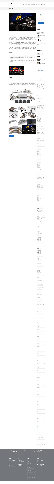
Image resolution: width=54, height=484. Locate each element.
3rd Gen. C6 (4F (42, 185)
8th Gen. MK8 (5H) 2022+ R (17, 31)
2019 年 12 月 (41, 387)
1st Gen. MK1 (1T (39, 119)
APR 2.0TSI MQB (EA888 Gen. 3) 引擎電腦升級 (42, 59)
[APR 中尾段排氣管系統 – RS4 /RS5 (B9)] (38, 44)
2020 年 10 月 (41, 377)
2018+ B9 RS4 (38, 126)
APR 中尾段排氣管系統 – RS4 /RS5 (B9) (42, 43)
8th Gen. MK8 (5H (39, 272)
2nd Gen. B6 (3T (38, 143)
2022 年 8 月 (41, 353)
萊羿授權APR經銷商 (43, 4)
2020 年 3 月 (41, 384)
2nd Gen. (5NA (42, 131)
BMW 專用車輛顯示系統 (39, 291)
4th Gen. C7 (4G (38, 217)
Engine (28, 474)
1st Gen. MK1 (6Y (39, 121)
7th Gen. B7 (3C (38, 258)
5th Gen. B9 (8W (38, 228)
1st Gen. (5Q (38, 89)
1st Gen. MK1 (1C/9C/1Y (39, 117)
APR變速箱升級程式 (39, 287)
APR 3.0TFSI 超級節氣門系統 (42, 56)
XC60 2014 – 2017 (38, 314)
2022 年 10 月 (41, 350)
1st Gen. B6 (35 (38, 108)
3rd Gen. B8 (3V (38, 185)
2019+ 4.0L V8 (42, 126)
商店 (34, 4)
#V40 (37, 437)
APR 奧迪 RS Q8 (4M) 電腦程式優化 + (42, 29)
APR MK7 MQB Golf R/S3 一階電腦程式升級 (42, 63)
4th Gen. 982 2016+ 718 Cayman (40, 211)
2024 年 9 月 (41, 329)
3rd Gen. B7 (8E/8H (39, 183)
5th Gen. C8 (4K (38, 231)
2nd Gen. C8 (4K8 (39, 156)
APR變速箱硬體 (43, 287)
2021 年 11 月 (41, 363)
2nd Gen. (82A (38, 133)
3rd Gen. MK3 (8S (39, 196)
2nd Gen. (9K (42, 133)
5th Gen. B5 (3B (38, 226)
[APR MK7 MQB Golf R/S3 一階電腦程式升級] (38, 63)
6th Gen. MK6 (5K (39, 249)
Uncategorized (39, 307)
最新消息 (29, 4)
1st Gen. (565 (42, 85)
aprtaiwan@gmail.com (14, 463)
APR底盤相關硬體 (41, 284)
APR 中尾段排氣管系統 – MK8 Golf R (15, 34)
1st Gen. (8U (42, 89)
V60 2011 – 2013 (42, 308)
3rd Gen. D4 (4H (38, 189)
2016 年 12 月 (41, 415)
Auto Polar (38, 290)
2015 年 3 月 (41, 421)
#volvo (42, 437)
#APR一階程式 (38, 434)
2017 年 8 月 (41, 408)
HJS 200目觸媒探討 (39, 297)
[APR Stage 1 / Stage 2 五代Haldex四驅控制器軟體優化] (38, 40)
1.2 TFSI (40, 75)
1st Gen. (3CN (38, 83)
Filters (33, 474)
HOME (34, 8)
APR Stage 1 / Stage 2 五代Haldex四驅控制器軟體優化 (42, 40)
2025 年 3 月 (41, 326)
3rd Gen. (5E (42, 176)
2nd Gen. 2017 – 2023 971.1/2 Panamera (40, 138)
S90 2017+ (42, 301)
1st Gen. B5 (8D (43, 104)
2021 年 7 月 (41, 367)
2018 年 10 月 (41, 394)
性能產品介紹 (32, 4)
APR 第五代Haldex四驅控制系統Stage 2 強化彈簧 (42, 35)
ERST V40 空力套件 (42, 32)
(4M (37, 75)
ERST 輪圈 (38, 294)
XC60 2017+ (43, 314)
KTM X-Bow (43, 297)
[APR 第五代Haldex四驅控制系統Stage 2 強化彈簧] (38, 36)
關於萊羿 (26, 4)
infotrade (31, 482)
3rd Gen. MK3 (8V (39, 200)
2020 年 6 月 (41, 380)
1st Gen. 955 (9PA (39, 101)
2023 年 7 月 (41, 339)
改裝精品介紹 (11, 8)
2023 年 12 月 (41, 332)
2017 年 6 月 (41, 411)
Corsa (43, 291)
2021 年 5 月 (41, 370)
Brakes (38, 440)
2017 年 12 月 (41, 404)
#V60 (39, 437)
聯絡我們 (39, 4)
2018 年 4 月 (41, 401)
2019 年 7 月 (41, 391)
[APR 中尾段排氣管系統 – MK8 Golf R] (22, 22)
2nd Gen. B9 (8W (38, 152)
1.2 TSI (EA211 (41, 76)
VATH (40, 311)
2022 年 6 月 (41, 356)
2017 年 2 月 (41, 414)
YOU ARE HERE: (31, 8)
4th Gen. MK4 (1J (39, 221)
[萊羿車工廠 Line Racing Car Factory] (14, 4)
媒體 (36, 4)
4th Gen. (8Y (38, 209)
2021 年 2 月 (41, 374)
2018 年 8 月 (41, 397)
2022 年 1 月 (41, 360)
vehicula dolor (41, 70)
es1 (30, 474)
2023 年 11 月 (41, 333)
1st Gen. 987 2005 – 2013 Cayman (40, 103)
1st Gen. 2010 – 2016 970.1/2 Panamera (40, 96)
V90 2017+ (38, 311)
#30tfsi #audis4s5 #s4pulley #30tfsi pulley (40, 430)
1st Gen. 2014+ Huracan (39, 98)
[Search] (44, 1)
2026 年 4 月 (41, 322)
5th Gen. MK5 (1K (39, 236)
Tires (44, 444)
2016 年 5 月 (41, 418)
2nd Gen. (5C (38, 131)
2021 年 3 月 (41, 373)
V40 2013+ (43, 307)
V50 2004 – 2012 (38, 308)
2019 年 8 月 (41, 390)
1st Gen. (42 (42, 83)
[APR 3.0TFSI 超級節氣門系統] (38, 56)
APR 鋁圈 (38, 284)
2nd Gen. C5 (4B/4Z (39, 154)
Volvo (43, 311)
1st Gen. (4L (38, 85)
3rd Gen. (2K (38, 176)
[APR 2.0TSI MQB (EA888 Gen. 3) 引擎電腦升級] (38, 60)
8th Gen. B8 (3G (38, 270)
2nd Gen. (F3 (38, 135)
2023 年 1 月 (41, 346)
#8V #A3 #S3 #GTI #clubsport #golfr (40, 428)
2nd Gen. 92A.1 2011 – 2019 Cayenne (40, 140)
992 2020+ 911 (38, 277)
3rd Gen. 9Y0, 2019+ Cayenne (40, 178)
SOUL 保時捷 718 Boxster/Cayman (40, 304)
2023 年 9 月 (41, 336)
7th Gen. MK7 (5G (39, 260)
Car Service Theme (27, 482)
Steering (38, 444)
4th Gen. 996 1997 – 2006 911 (40, 214)
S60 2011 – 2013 (38, 301)
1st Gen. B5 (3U (38, 104)
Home (23, 4)
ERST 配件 (41, 294)
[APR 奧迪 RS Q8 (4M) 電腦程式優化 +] (38, 29)
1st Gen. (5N (42, 87)
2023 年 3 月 (41, 343)
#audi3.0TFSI (42, 434)
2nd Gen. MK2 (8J (39, 165)
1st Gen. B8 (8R (42, 108)
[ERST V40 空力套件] (38, 33)
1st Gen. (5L (38, 87)
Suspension (41, 444)
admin (13, 31)
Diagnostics (41, 440)
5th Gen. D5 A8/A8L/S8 (39, 233)
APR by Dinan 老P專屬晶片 (39, 280)
